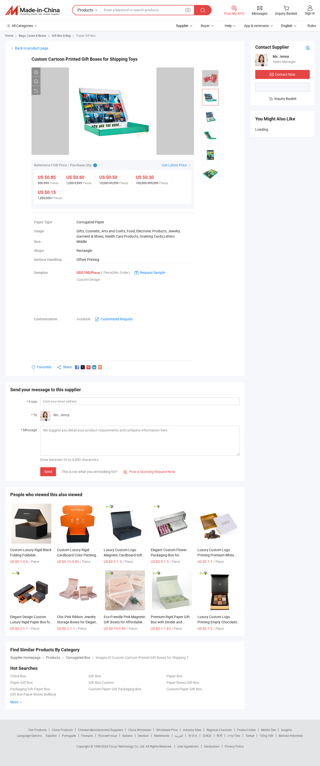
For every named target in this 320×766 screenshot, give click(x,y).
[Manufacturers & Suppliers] (32, 10)
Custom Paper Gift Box (184, 689)
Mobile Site (268, 730)
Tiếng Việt (267, 736)
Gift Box (94, 676)
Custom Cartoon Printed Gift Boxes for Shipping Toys (85, 59)
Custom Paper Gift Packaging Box (114, 689)
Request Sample (152, 272)
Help (228, 25)
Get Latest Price (175, 165)
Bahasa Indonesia (291, 736)
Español (51, 736)
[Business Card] (308, 47)
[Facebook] (77, 367)
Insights (286, 730)
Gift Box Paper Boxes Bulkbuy (33, 694)
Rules (312, 25)
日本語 (207, 736)
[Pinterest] (88, 367)
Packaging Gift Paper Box (30, 689)
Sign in (310, 13)
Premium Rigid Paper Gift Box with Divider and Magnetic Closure (170, 622)
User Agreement (188, 746)
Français (87, 736)
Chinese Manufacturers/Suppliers (100, 730)
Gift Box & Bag (61, 35)
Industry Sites (192, 730)
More (14, 702)
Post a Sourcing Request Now (149, 471)
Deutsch (143, 736)
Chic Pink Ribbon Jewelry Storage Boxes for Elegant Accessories (77, 622)
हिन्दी (219, 736)
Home (9, 35)
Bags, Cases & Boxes (32, 35)
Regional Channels (219, 730)
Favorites (44, 367)
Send (48, 471)
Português (69, 736)
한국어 (192, 736)
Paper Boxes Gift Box (182, 682)
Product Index (246, 730)
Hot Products (37, 730)
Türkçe (250, 736)
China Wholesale (139, 730)
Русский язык (107, 736)
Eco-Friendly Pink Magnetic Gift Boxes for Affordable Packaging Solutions (125, 622)
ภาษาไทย (234, 736)
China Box (18, 676)
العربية (179, 736)
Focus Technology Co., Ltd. (127, 746)
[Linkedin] (94, 367)
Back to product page (31, 48)
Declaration (212, 746)
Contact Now (285, 74)
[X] (83, 367)
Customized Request (117, 319)
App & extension (256, 25)
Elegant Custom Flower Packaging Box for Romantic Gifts (169, 555)
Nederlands (162, 736)
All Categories (22, 25)
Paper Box (174, 676)
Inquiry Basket (285, 98)
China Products (62, 730)
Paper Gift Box (86, 35)
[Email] (100, 367)
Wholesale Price (167, 730)
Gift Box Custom (101, 682)
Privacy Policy (234, 746)
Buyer (205, 25)
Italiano (127, 736)
